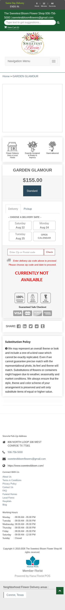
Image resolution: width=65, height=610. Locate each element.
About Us (7, 476)
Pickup (28, 208)
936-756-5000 (15, 452)
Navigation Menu (19, 61)
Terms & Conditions (12, 480)
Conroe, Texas (15, 595)
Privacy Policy (9, 483)
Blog (4, 504)
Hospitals (7, 501)
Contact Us (7, 487)
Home (6, 76)
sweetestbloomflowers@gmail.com (32, 17)
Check (49, 252)
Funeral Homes (9, 494)
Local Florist (8, 497)
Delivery (13, 208)
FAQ (4, 490)
